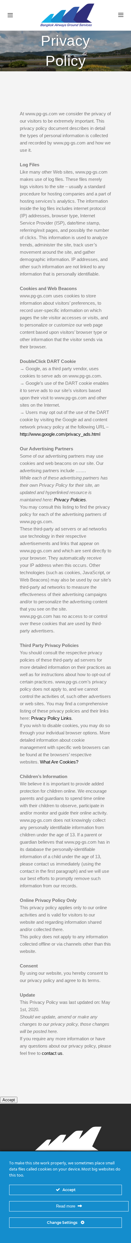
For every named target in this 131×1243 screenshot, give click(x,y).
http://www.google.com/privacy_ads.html (60, 434)
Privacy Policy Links (51, 718)
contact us (52, 1053)
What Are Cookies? (59, 761)
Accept (8, 1100)
